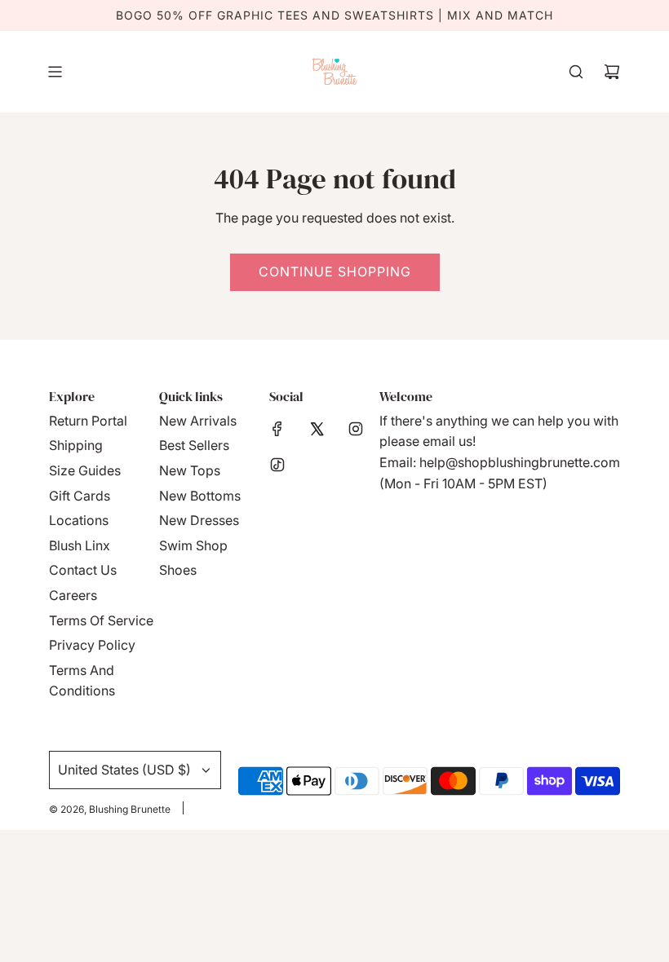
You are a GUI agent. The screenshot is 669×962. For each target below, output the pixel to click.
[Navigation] (55, 72)
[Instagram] (356, 429)
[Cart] (612, 72)
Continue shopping (335, 271)
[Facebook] (277, 429)
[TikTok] (277, 465)
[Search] (576, 72)
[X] (316, 429)
